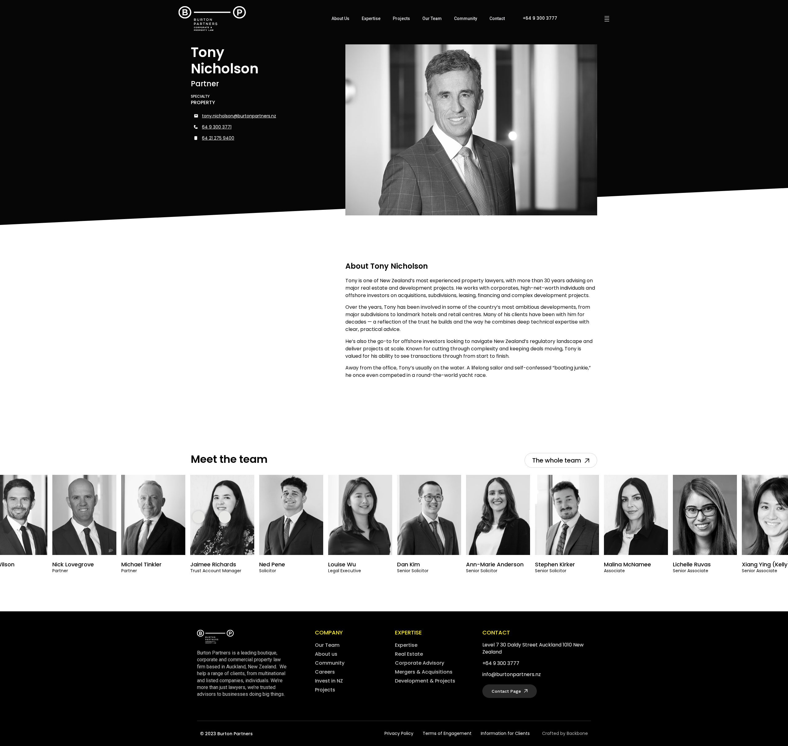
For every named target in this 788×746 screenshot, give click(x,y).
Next (226, 517)
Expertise (371, 18)
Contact (497, 18)
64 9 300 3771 (216, 127)
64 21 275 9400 (218, 138)
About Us (340, 18)
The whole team (557, 460)
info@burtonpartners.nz (511, 674)
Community (465, 18)
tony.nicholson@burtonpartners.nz (239, 116)
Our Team (432, 18)
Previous (200, 517)
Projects (401, 18)
